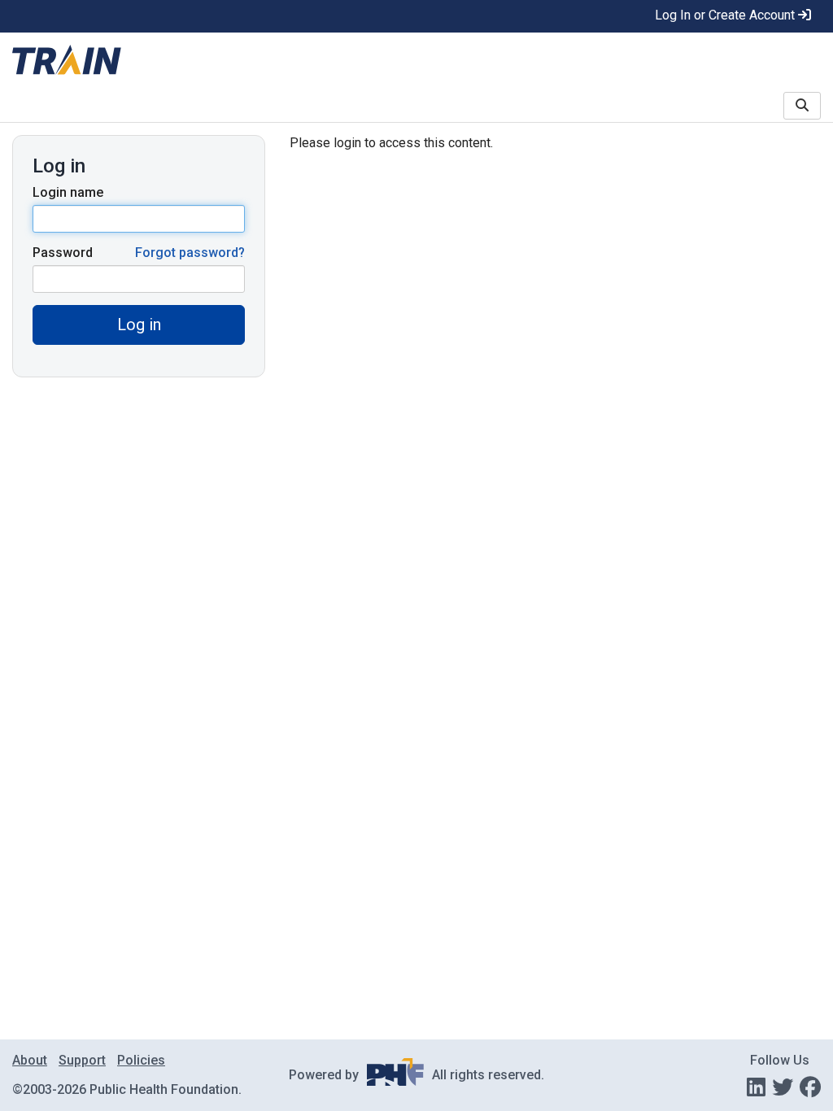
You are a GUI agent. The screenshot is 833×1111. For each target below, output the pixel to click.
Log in (139, 324)
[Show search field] (802, 106)
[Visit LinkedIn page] (756, 1087)
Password (63, 252)
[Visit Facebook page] (810, 1087)
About (29, 1060)
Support (82, 1060)
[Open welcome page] (208, 61)
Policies (141, 1060)
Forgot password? (190, 252)
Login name (68, 192)
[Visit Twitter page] (782, 1087)
